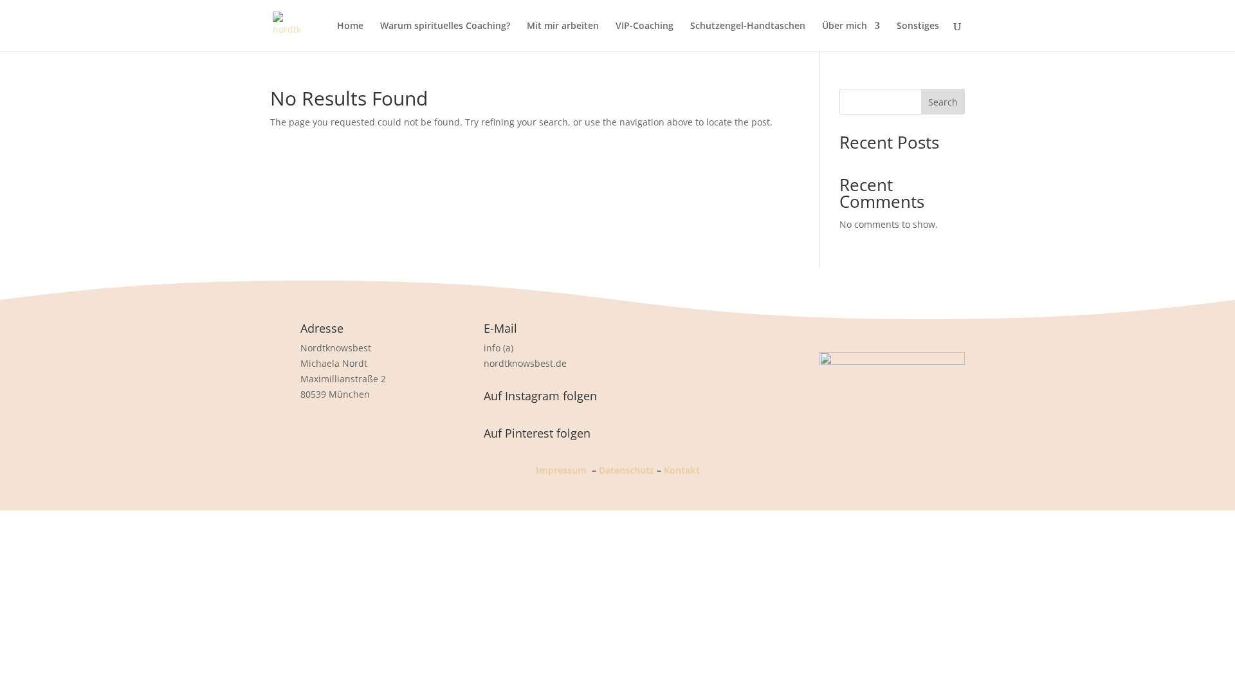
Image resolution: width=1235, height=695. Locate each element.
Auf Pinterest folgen (537, 433)
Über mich (844, 26)
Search (943, 102)
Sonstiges (918, 26)
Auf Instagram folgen (540, 395)
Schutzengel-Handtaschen (747, 26)
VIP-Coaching (644, 26)
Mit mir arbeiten (563, 26)
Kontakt (682, 470)
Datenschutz (626, 470)
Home (350, 26)
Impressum (561, 470)
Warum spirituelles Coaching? (445, 26)
